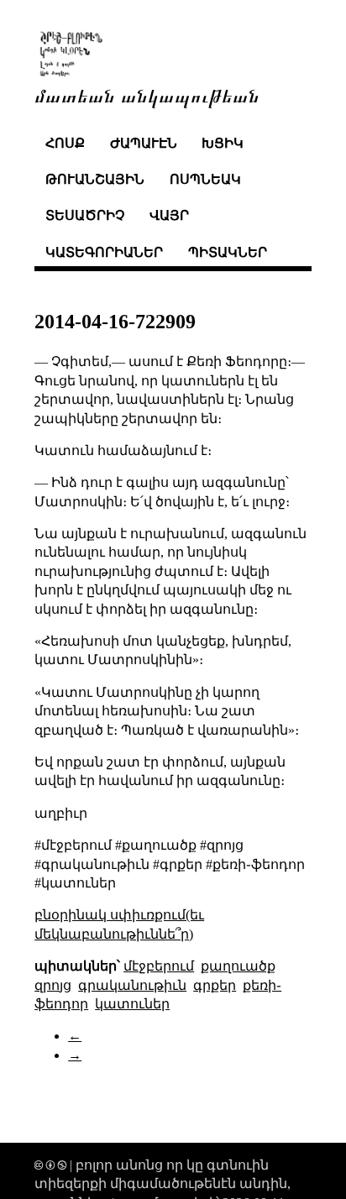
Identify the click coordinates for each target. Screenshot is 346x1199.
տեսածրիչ (84, 215)
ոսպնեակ (205, 179)
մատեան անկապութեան (147, 94)
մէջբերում (158, 966)
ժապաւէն (143, 143)
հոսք (65, 143)
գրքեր (214, 985)
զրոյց (52, 985)
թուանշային (94, 179)
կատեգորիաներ (104, 252)
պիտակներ (227, 252)
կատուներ (132, 1004)
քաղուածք (238, 966)
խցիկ (223, 143)
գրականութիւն (132, 985)
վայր (169, 215)
